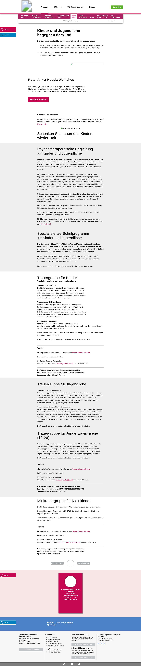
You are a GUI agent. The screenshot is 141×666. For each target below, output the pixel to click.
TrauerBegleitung (83, 16)
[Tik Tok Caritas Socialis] (43, 21)
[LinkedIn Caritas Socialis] (35, 21)
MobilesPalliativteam (36, 16)
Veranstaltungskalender (81, 353)
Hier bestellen (42, 124)
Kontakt (6, 29)
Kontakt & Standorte (54, 639)
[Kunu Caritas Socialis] (76, 663)
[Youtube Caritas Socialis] (27, 21)
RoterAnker (74, 16)
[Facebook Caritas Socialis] (23, 21)
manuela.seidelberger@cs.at (69, 542)
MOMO (92, 17)
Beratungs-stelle (25, 16)
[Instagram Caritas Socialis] (31, 21)
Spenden (117, 7)
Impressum (51, 648)
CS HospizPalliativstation (49, 16)
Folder (6, 35)
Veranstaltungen (53, 641)
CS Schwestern (52, 637)
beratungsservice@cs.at (106, 640)
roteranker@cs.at (70, 599)
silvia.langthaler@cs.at (64, 363)
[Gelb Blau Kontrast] (120, 22)
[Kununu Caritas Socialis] (39, 21)
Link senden (58, 563)
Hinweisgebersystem (54, 652)
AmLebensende (115, 16)
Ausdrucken (85, 563)
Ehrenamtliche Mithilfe (54, 644)
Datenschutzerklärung (54, 650)
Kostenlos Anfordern (83, 644)
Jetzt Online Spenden (31, 650)
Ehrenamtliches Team (63, 16)
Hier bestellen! (45, 224)
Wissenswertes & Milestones (102, 16)
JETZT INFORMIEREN (38, 99)
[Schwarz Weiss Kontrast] (117, 22)
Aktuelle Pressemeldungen (56, 646)
